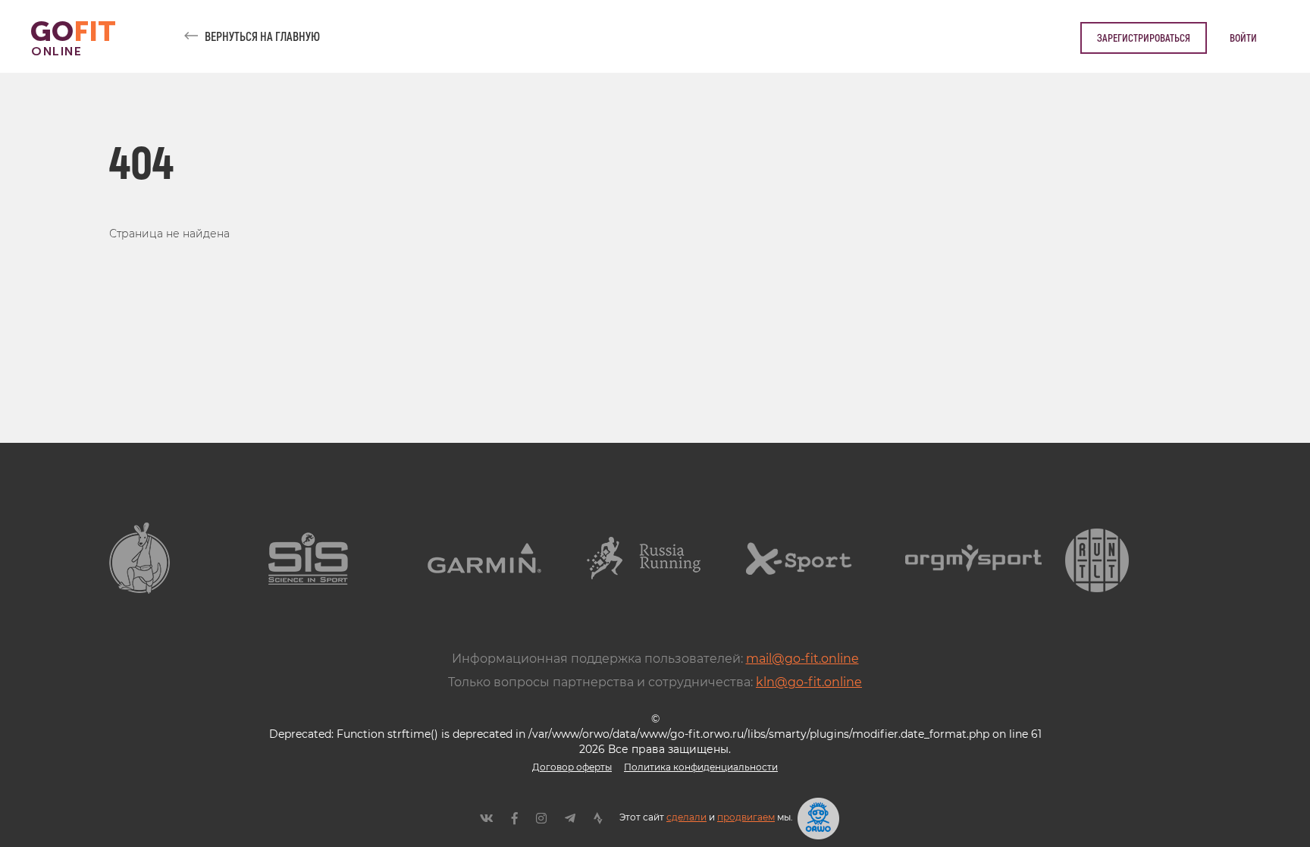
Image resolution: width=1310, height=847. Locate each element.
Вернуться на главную (262, 36)
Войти (1243, 37)
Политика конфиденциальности (701, 767)
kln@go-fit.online (809, 682)
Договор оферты (572, 767)
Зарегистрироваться (1143, 37)
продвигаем (746, 817)
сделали (686, 817)
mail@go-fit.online (802, 658)
